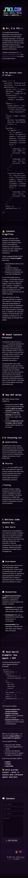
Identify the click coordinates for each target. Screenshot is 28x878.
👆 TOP (18, 851)
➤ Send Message (11, 840)
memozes (10, 859)
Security (5, 467)
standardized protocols (9, 56)
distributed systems (13, 54)
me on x (22, 859)
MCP (3, 344)
